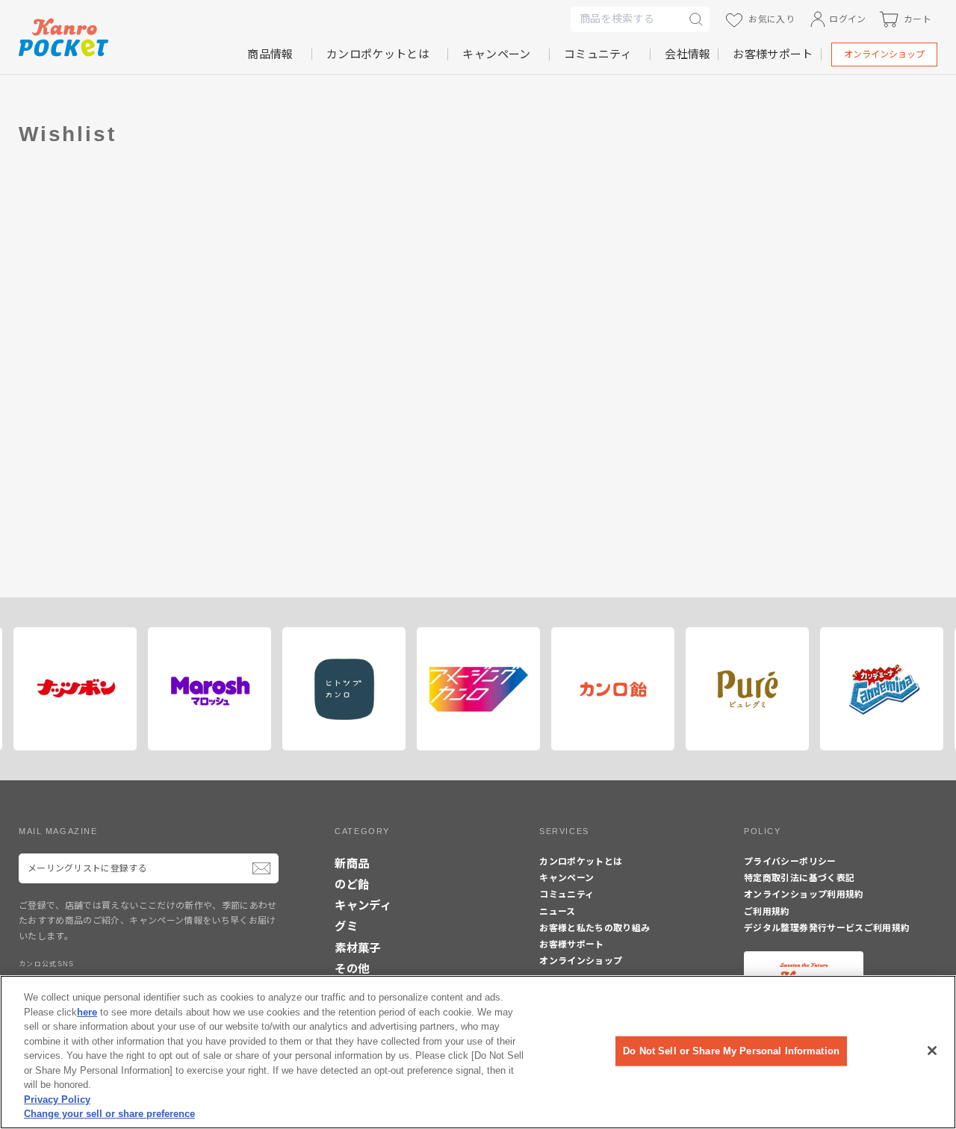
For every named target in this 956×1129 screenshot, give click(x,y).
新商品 (352, 863)
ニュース (557, 911)
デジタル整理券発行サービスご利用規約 (827, 928)
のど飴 (352, 884)
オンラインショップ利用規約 (804, 894)
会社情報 (687, 54)
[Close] (932, 1050)
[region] (478, 1052)
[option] (69, 688)
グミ (346, 926)
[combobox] (627, 19)
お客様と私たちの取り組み (594, 928)
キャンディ (363, 905)
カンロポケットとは (377, 54)
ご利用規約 (767, 911)
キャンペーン (496, 54)
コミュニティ (598, 54)
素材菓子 (357, 948)
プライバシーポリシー (790, 861)
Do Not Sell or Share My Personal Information (731, 1051)
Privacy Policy (57, 1099)
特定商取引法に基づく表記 (799, 878)
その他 (352, 968)
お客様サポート (773, 54)
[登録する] (261, 868)
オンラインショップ (884, 54)
